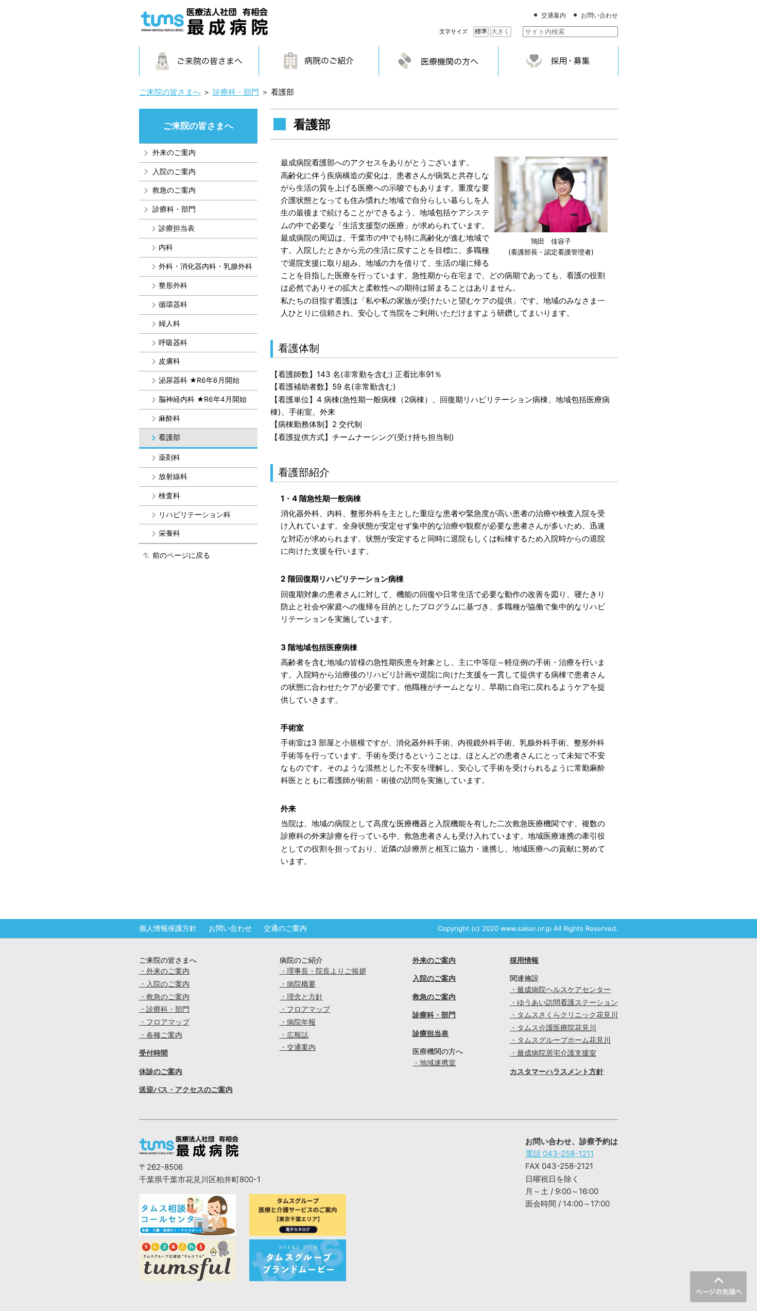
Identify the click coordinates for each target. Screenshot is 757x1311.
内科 (166, 247)
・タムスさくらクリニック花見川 (564, 1015)
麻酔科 (169, 418)
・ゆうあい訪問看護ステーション (564, 1002)
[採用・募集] (558, 60)
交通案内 (553, 15)
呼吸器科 (173, 342)
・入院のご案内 (164, 984)
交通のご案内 (285, 928)
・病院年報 (298, 1022)
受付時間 (153, 1053)
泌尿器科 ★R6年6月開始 (199, 380)
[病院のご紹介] (318, 60)
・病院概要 (298, 984)
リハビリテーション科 (195, 514)
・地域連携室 (434, 1063)
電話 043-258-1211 (559, 1154)
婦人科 (169, 323)
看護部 (169, 437)
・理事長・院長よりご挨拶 (323, 971)
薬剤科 (169, 457)
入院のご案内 (174, 171)
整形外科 (173, 285)
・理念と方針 (301, 997)
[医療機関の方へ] (438, 60)
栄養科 (169, 533)
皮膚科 (169, 361)
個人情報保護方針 (168, 928)
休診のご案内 (160, 1071)
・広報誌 (294, 1035)
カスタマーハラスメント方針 (557, 1071)
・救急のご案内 (164, 997)
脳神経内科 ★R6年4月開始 (203, 399)
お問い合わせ (599, 15)
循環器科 (173, 304)
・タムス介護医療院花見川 (553, 1028)
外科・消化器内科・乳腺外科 (205, 266)
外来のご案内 (174, 152)
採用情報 (524, 960)
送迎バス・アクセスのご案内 (186, 1089)
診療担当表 (177, 228)
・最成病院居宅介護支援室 (553, 1053)
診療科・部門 (174, 209)
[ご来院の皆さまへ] (199, 60)
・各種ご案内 (160, 1035)
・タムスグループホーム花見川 (560, 1040)
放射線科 (173, 476)
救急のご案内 (174, 190)
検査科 (169, 495)
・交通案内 (298, 1047)
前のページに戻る (181, 555)
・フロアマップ (164, 1022)
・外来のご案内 (164, 971)
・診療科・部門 (164, 1009)
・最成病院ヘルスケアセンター (560, 989)
